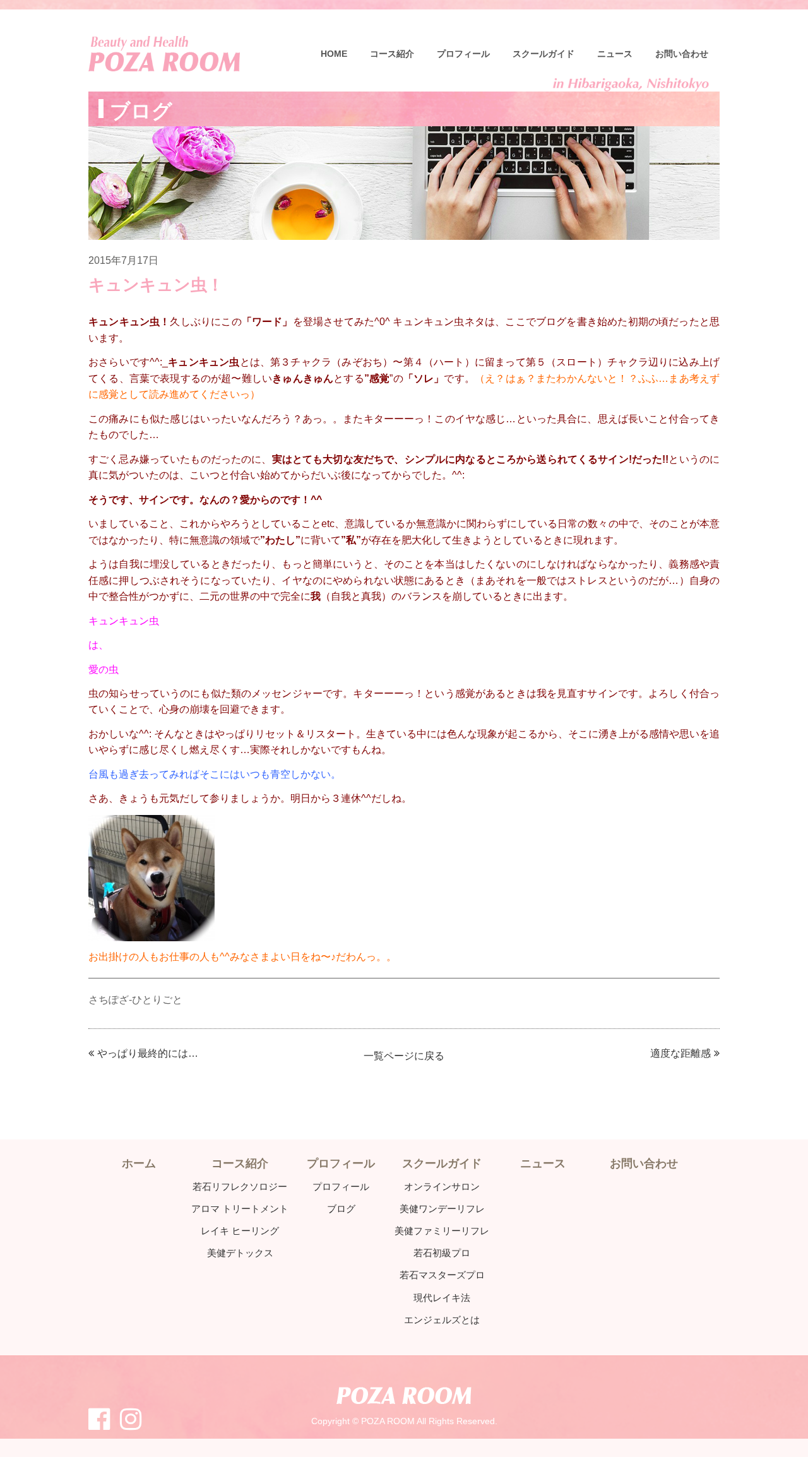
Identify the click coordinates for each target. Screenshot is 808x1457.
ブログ (341, 1208)
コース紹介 (392, 54)
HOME (334, 54)
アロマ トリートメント (239, 1208)
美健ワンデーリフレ (442, 1208)
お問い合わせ (681, 54)
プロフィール (463, 54)
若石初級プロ (441, 1252)
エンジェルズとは (442, 1319)
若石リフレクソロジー (240, 1186)
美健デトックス (240, 1252)
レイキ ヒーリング (240, 1230)
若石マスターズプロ (442, 1275)
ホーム (139, 1163)
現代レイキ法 (441, 1297)
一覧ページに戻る (404, 1055)
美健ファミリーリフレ (442, 1230)
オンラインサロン (442, 1186)
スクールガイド (543, 54)
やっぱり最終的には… (147, 1053)
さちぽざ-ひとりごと (135, 999)
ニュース (615, 54)
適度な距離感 (680, 1053)
